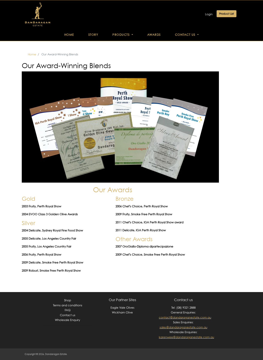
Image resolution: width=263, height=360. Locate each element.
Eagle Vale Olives (122, 307)
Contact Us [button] (186, 34)
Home (69, 34)
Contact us (67, 315)
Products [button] (121, 34)
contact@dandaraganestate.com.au (185, 317)
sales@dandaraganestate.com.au (183, 327)
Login (209, 14)
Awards (154, 34)
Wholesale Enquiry (67, 320)
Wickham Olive (122, 312)
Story (93, 34)
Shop (67, 300)
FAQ (67, 310)
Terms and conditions (67, 305)
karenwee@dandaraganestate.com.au (186, 337)
